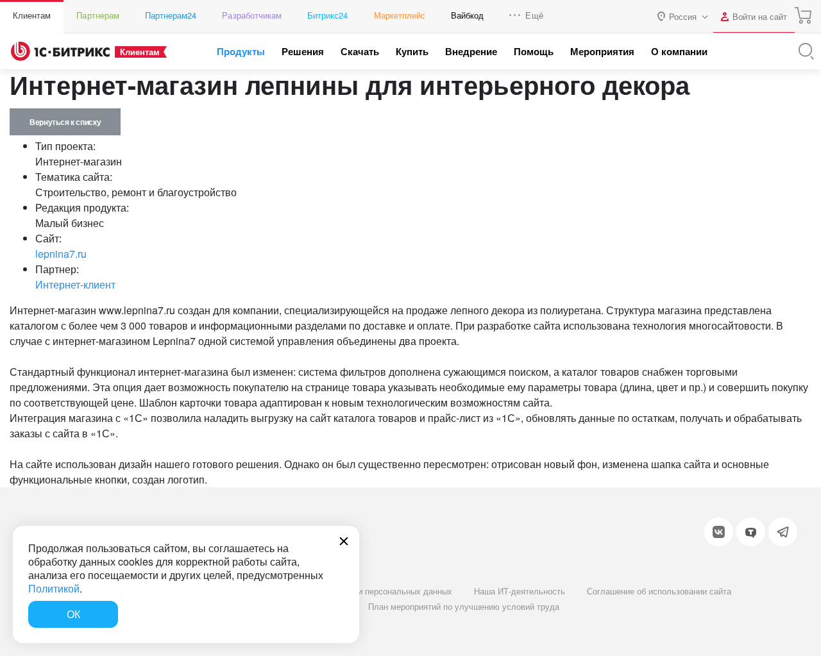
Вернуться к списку (65, 122)
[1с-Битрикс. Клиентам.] (60, 51)
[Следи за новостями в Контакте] (718, 531)
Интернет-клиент (75, 284)
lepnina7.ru (61, 253)
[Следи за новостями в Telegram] (782, 531)
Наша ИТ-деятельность (519, 591)
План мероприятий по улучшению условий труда (463, 606)
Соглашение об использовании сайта (659, 591)
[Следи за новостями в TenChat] (750, 531)
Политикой (54, 588)
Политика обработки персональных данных (368, 591)
